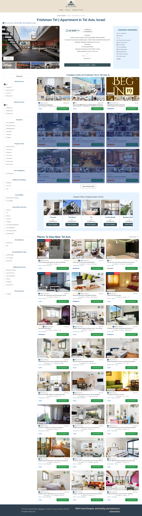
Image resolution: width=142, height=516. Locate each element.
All (7, 84)
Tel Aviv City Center (47, 265)
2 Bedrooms (9, 110)
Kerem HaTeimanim (81, 397)
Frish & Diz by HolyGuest (45, 105)
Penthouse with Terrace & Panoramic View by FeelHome (88, 460)
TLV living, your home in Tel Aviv (115, 394)
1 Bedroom (9, 108)
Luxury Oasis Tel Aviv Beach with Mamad (84, 262)
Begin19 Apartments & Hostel (116, 105)
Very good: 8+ (10, 90)
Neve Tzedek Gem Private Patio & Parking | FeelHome (121, 427)
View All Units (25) (88, 186)
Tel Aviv (83, 15)
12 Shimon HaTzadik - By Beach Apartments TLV (120, 328)
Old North (79, 298)
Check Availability (85, 65)
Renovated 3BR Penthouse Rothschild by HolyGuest (88, 105)
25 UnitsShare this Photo (8, 58)
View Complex (52, 224)
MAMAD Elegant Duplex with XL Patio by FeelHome (86, 394)
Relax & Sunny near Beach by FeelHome (83, 361)
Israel (68, 15)
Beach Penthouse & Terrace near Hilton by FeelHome (121, 361)
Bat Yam (44, 298)
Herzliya (113, 298)
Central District (75, 15)
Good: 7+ (8, 93)
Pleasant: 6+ (9, 96)
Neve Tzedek (114, 430)
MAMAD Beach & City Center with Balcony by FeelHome (53, 361)
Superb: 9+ (9, 87)
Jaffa (113, 265)
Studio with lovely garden (114, 295)
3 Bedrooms (9, 113)
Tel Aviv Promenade (47, 364)
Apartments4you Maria (44, 328)
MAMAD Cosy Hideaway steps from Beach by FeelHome (87, 493)
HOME (61, 10)
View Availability (63, 108)
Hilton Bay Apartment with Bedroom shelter (84, 295)
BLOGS (67, 10)
